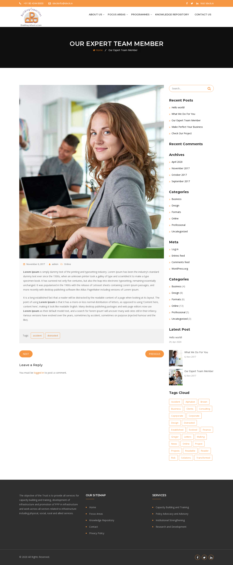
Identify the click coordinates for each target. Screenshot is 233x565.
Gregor (175, 436)
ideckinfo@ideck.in (63, 3)
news (174, 443)
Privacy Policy (96, 533)
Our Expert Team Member (186, 120)
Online (67, 264)
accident (37, 335)
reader (205, 450)
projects (175, 450)
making (201, 436)
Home (99, 50)
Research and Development (171, 526)
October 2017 (179, 174)
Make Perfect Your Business (187, 126)
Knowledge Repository (172, 14)
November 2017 (181, 168)
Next (26, 354)
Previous (154, 354)
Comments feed (181, 262)
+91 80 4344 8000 (33, 3)
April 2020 (177, 161)
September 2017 (181, 181)
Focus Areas (116, 14)
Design (175, 205)
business (176, 408)
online (186, 443)
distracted (52, 335)
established (177, 429)
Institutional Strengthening (170, 520)
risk (173, 457)
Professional (178, 225)
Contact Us (203, 14)
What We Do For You (183, 113)
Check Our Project (182, 133)
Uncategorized (180, 231)
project (198, 443)
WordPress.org (180, 268)
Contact (93, 526)
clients (189, 408)
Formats (176, 212)
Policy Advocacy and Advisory (172, 513)
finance (207, 429)
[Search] (209, 88)
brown (204, 401)
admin (54, 264)
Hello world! (178, 107)
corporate (194, 415)
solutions (186, 457)
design (174, 422)
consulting (204, 408)
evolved (193, 429)
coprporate (177, 415)
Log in (175, 249)
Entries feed (178, 255)
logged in (39, 372)
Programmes (140, 14)
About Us (95, 14)
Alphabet (190, 401)
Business (176, 199)
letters (187, 436)
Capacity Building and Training (172, 507)
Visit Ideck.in (207, 3)
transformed (203, 457)
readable (190, 450)
